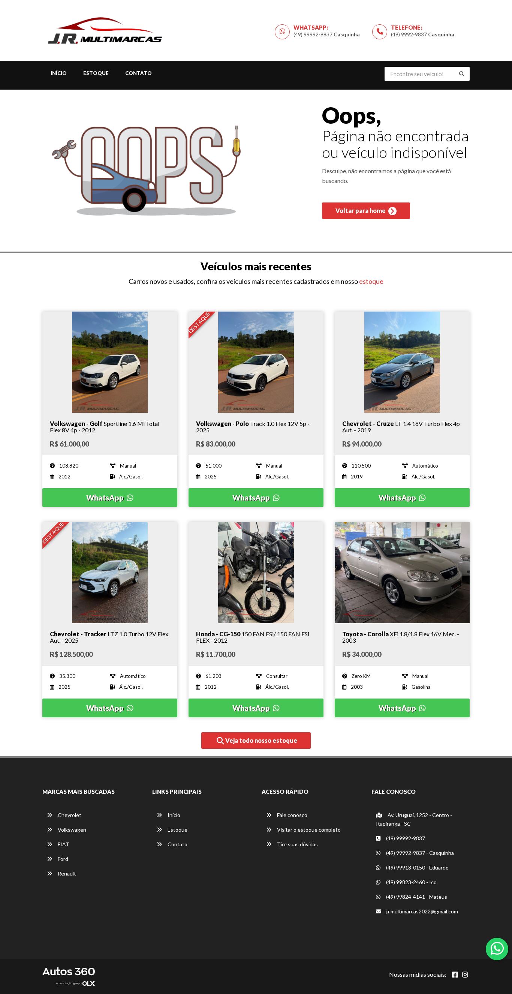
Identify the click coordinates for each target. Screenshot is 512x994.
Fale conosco (291, 815)
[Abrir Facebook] (455, 974)
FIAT (63, 844)
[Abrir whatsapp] (497, 948)
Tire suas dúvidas (297, 844)
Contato (138, 73)
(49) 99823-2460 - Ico (411, 882)
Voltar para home (361, 210)
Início (59, 73)
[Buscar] (462, 74)
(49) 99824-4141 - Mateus (416, 897)
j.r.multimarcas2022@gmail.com (422, 911)
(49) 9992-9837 (422, 34)
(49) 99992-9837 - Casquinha (419, 853)
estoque (371, 281)
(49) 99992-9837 (326, 34)
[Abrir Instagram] (465, 974)
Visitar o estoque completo (308, 829)
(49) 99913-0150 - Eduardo (417, 867)
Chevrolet (69, 815)
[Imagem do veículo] (109, 362)
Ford (62, 859)
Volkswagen (71, 829)
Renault (66, 873)
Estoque (96, 73)
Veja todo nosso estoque (260, 740)
